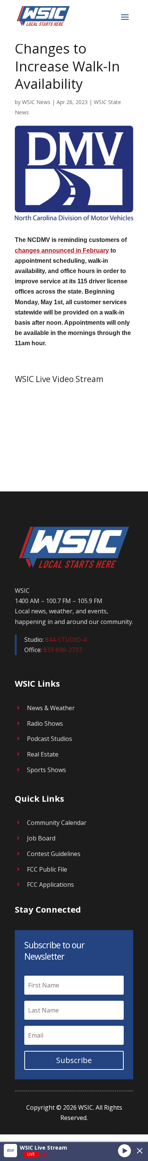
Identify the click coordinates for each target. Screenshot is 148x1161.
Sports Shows (46, 770)
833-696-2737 (62, 650)
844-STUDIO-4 (66, 639)
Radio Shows (45, 723)
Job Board (41, 838)
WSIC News (36, 102)
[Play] (124, 1150)
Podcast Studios (49, 739)
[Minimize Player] (139, 1150)
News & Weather (51, 708)
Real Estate (42, 754)
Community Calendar (57, 822)
